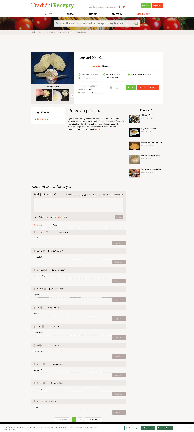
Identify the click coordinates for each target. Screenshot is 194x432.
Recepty (50, 32)
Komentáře (38, 225)
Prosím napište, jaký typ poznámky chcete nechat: (87, 194)
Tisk (131, 87)
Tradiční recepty (37, 32)
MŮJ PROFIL (117, 14)
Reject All (147, 428)
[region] (97, 428)
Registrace (157, 6)
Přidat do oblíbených (149, 87)
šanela (95, 66)
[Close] (190, 427)
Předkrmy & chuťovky (65, 32)
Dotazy (55, 225)
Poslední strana (93, 420)
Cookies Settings (132, 428)
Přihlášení (145, 6)
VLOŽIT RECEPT (143, 14)
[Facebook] (119, 7)
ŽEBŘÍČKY (93, 14)
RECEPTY (48, 14)
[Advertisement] (97, 43)
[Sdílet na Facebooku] (111, 87)
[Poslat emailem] (117, 87)
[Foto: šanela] (44, 95)
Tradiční (52, 5)
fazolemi (98, 129)
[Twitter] (124, 7)
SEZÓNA (70, 14)
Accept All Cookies (165, 428)
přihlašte (58, 217)
